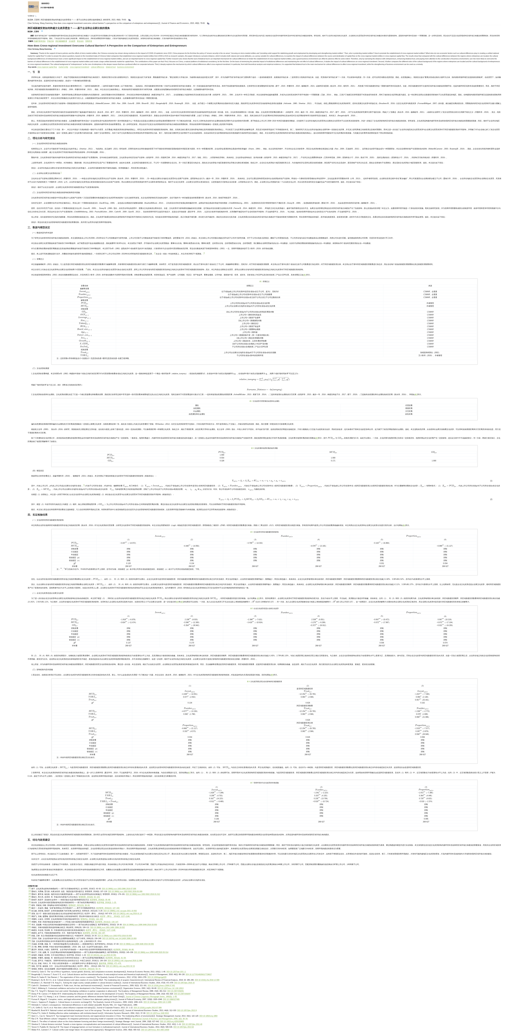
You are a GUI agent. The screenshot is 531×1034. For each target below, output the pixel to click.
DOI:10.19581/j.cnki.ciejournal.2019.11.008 (125, 961)
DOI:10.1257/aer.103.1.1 (176, 972)
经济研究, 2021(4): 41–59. (116, 958)
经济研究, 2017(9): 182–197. (94, 933)
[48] (29, 1018)
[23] (29, 949)
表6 (272, 675)
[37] (29, 988)
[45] (29, 1010)
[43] (29, 1004)
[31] (29, 971)
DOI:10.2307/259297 (182, 994)
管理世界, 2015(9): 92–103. (89, 897)
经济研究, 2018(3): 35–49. (100, 900)
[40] (29, 996)
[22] (29, 946)
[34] (29, 980)
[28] (29, 963)
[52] (29, 1029)
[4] (30, 897)
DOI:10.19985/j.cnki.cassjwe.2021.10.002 (120, 911)
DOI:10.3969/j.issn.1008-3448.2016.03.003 (140, 925)
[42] (29, 1002)
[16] (29, 930)
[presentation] (84, 291)
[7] (30, 905)
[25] (29, 955)
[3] (30, 894)
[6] (30, 902)
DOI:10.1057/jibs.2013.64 (183, 1027)
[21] (29, 944)
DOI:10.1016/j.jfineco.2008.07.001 (161, 985)
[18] (29, 935)
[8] (30, 908)
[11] (29, 916)
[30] (29, 968)
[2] (30, 891)
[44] (29, 1007)
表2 (416, 394)
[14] (29, 924)
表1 (304, 275)
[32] (29, 974)
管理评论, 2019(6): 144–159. (91, 919)
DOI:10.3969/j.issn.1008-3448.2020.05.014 (151, 952)
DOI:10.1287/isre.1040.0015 (157, 1013)
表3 (316, 438)
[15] (29, 927)
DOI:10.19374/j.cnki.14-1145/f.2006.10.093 (119, 938)
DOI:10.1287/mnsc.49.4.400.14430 (155, 1030)
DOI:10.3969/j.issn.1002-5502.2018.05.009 (125, 891)
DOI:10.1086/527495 (171, 999)
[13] (29, 921)
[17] (29, 932)
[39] (29, 993)
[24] (29, 952)
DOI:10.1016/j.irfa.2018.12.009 (207, 980)
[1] (30, 888)
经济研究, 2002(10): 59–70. (90, 969)
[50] (29, 1024)
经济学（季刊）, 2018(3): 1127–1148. (101, 930)
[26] (29, 957)
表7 (189, 773)
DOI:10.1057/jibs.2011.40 (192, 1024)
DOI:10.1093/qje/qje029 (157, 977)
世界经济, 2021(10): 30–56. (79, 905)
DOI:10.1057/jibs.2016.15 (184, 983)
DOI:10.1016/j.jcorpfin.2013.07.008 (148, 1008)
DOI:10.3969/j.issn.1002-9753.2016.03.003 (115, 936)
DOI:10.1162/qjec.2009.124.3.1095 (157, 1002)
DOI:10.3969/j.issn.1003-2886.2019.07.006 (119, 889)
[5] (30, 899)
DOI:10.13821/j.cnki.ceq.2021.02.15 (120, 966)
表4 (404, 525)
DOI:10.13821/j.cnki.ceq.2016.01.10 (127, 914)
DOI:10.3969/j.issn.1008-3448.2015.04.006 (137, 944)
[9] (30, 910)
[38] (29, 991)
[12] (29, 919)
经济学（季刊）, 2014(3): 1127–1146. (115, 916)
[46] (29, 1013)
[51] (29, 1027)
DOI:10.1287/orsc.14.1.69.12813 (170, 988)
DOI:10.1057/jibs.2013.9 (187, 1010)
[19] (29, 938)
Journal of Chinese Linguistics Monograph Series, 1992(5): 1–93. (151, 997)
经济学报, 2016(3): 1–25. (107, 902)
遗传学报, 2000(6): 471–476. (110, 963)
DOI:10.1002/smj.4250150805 (172, 1021)
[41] (29, 999)
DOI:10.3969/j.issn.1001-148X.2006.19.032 (107, 927)
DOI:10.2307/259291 (175, 991)
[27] (29, 960)
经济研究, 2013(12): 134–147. (107, 922)
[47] (29, 1015)
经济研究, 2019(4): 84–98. (123, 950)
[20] (29, 941)
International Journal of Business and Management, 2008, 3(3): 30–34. (160, 1019)
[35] (29, 982)
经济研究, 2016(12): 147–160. (108, 908)
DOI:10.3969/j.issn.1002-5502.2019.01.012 (143, 894)
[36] (29, 985)
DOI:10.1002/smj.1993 (208, 1016)
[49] (29, 1021)
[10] (29, 913)
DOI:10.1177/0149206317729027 (199, 974)
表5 (258, 598)
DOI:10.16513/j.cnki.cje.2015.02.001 (101, 955)
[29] (29, 966)
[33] (29, 977)
